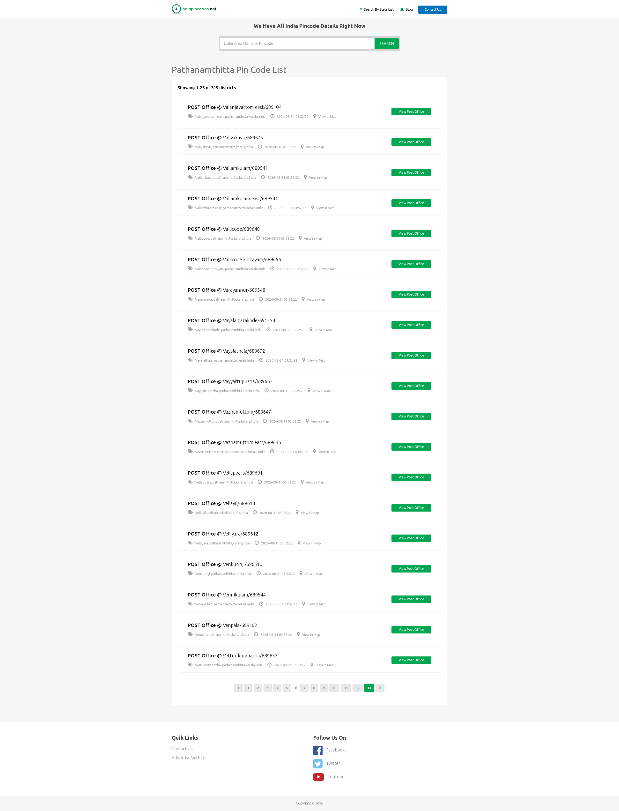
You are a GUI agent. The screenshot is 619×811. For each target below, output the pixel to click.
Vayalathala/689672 (244, 351)
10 (334, 688)
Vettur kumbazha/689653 (250, 655)
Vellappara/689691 (243, 473)
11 (346, 688)
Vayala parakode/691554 (249, 320)
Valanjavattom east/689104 (252, 107)
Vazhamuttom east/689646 (252, 442)
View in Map (327, 117)
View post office (411, 111)
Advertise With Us (189, 757)
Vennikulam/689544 (244, 594)
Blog (409, 9)
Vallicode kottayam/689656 (252, 259)
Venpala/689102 (240, 625)
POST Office (202, 107)
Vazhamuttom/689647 (247, 412)
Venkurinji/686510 (242, 564)
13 (369, 688)
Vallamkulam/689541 (245, 168)
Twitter (333, 763)
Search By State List (378, 9)
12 (358, 688)
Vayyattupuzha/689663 (248, 381)
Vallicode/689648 (241, 229)
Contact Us (433, 9)
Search (386, 43)
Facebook (335, 749)
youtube (336, 776)
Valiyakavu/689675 (243, 137)
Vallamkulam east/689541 (250, 198)
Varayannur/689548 (244, 290)
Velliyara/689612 (240, 533)
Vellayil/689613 (239, 503)
